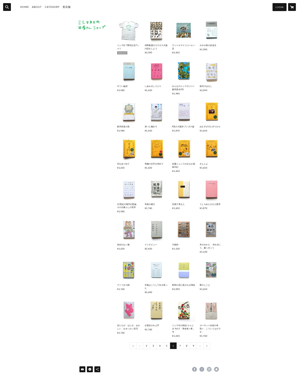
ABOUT (37, 6)
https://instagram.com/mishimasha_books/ (209, 369)
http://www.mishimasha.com (216, 369)
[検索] (7, 7)
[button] (280, 7)
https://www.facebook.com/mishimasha (194, 369)
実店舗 (67, 6)
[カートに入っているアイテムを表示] (292, 7)
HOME (24, 6)
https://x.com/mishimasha (201, 369)
